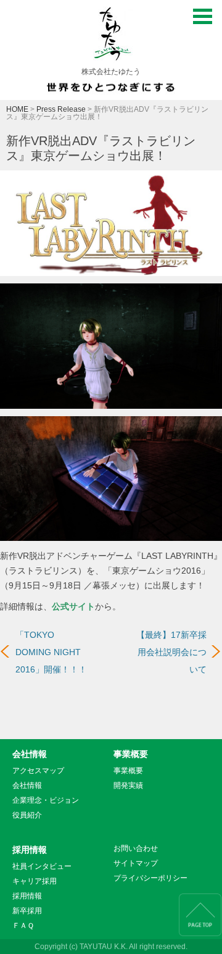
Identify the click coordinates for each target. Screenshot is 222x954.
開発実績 (128, 785)
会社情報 (29, 754)
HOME (17, 109)
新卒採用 (27, 910)
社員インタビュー (42, 866)
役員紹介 (27, 815)
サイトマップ (135, 863)
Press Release (61, 109)
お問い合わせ (135, 848)
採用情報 (29, 850)
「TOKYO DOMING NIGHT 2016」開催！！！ (51, 652)
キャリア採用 (34, 881)
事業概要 (130, 754)
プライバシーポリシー (150, 878)
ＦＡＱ (23, 925)
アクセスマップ (38, 770)
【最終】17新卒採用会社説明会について (171, 652)
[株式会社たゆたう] (111, 37)
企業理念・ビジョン (45, 800)
